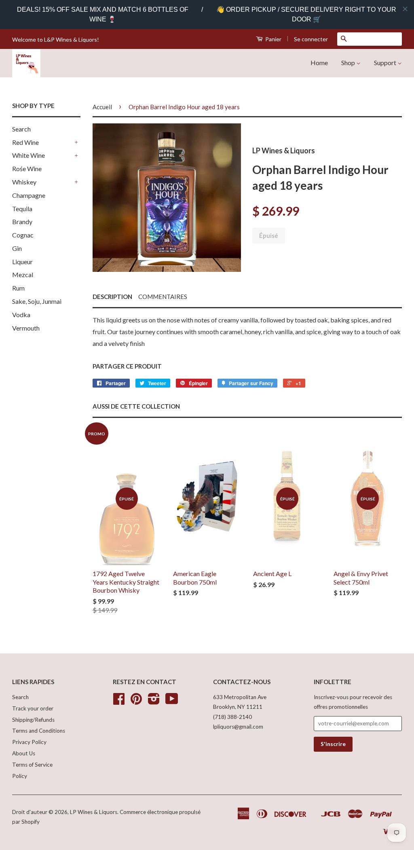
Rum (18, 288)
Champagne (28, 195)
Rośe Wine (27, 168)
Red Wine (25, 142)
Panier (272, 39)
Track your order (32, 708)
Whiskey (24, 182)
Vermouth (26, 328)
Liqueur (22, 261)
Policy (19, 776)
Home (319, 62)
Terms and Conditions (38, 730)
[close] (405, 9)
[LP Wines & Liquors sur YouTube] (171, 701)
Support (385, 62)
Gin (17, 248)
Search (21, 129)
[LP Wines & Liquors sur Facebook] (119, 701)
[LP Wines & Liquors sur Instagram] (154, 701)
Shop (348, 62)
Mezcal (22, 274)
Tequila (22, 208)
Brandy (22, 221)
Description (112, 296)
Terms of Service (32, 764)
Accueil (102, 106)
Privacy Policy (29, 742)
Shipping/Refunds (33, 719)
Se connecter (311, 39)
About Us (23, 753)
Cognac (23, 235)
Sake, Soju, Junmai (36, 301)
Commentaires (162, 296)
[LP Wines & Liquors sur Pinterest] (136, 701)
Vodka (21, 314)
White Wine (28, 155)
